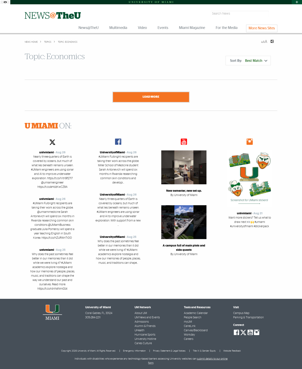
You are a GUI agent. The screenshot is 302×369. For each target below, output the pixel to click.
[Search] (273, 13)
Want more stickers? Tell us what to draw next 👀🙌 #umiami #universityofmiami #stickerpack (249, 222)
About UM (141, 313)
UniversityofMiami (112, 152)
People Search (192, 317)
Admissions (142, 321)
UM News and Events (147, 317)
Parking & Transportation (248, 317)
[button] (293, 358)
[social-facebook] (236, 332)
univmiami (46, 152)
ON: (48, 126)
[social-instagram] (256, 332)
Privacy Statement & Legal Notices (169, 351)
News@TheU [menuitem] (88, 28)
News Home (31, 42)
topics (47, 42)
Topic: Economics (67, 42)
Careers (188, 339)
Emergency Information (134, 351)
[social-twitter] (243, 332)
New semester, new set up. (184, 190)
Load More (151, 96)
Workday (189, 334)
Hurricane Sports (145, 334)
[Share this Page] (269, 44)
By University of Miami (184, 195)
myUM (188, 321)
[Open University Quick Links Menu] (297, 2)
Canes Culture (143, 343)
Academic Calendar (196, 313)
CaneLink (190, 326)
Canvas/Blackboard (196, 330)
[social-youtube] (250, 332)
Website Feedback (232, 351)
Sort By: (246, 60)
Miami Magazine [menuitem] (192, 28)
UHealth (139, 330)
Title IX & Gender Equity (204, 351)
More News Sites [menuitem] (262, 28)
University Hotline (145, 339)
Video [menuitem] (142, 28)
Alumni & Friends (145, 326)
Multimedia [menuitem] (118, 28)
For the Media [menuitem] (226, 28)
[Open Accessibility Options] (5, 2)
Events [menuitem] (163, 28)
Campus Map (241, 313)
